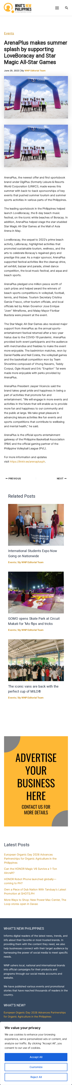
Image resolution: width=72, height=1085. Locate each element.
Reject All (36, 1077)
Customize (36, 1067)
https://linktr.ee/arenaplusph (27, 461)
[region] (36, 1053)
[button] (66, 8)
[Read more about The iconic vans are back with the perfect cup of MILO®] (36, 660)
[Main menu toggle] (57, 8)
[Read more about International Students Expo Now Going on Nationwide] (36, 525)
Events (9, 33)
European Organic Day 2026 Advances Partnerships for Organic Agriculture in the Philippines (30, 858)
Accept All (36, 1057)
